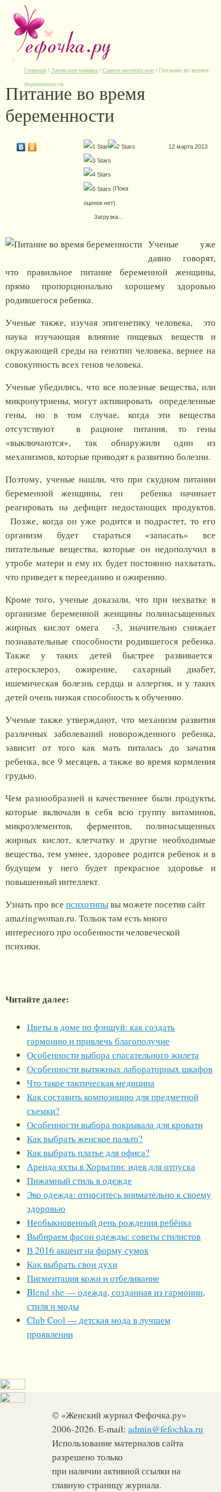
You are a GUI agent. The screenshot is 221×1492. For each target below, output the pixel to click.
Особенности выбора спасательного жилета (113, 1055)
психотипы (87, 904)
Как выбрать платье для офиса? (88, 1152)
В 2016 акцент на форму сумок (88, 1250)
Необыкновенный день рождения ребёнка (109, 1222)
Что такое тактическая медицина (90, 1083)
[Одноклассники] (32, 144)
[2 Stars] (121, 146)
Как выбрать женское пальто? (85, 1138)
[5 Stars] (97, 189)
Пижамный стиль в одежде (79, 1180)
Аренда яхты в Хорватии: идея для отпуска (111, 1166)
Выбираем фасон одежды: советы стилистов (114, 1236)
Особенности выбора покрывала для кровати (115, 1124)
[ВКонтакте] (21, 144)
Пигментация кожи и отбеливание (93, 1278)
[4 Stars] (97, 174)
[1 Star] (96, 146)
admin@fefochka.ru (165, 1429)
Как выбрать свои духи (72, 1264)
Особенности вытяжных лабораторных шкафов (119, 1069)
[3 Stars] (97, 160)
